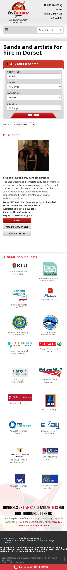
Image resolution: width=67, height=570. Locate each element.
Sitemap (20, 561)
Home (4, 538)
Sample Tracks (17, 233)
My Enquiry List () (53, 5)
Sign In (59, 9)
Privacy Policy (8, 561)
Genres (11, 82)
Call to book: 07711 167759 (33, 566)
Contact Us (56, 18)
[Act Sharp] (19, 13)
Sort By (7, 124)
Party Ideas (32, 540)
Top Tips (43, 540)
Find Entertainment (52, 13)
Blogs (51, 540)
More (17, 220)
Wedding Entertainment (30, 538)
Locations (13, 93)
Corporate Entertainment (13, 540)
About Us (13, 538)
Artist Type (14, 71)
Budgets (12, 103)
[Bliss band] (33, 155)
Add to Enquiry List (17, 226)
